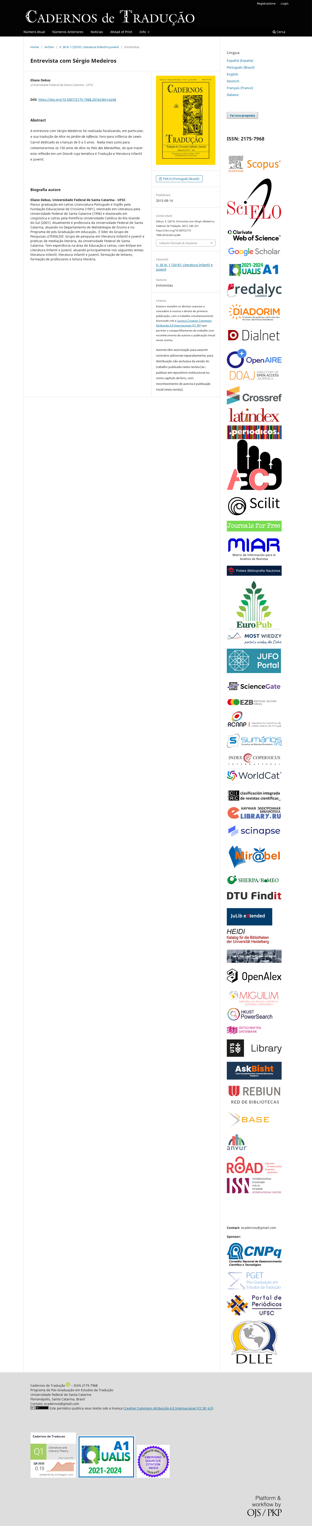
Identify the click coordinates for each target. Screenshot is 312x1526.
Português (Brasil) (240, 67)
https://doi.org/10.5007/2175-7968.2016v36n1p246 (77, 99)
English (232, 74)
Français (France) (240, 88)
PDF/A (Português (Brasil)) (180, 179)
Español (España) (240, 60)
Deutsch (233, 81)
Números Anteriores (67, 32)
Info (143, 32)
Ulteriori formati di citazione (178, 243)
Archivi (49, 47)
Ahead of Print (121, 32)
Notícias (97, 32)
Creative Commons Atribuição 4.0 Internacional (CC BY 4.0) (168, 1408)
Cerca (280, 32)
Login (284, 3)
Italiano (232, 95)
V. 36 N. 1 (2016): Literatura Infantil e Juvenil (89, 47)
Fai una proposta (242, 115)
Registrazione (266, 3)
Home (34, 47)
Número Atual (34, 32)
